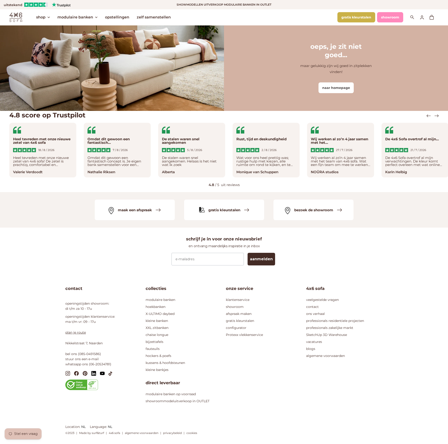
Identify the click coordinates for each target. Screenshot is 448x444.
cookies (191, 433)
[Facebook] (76, 373)
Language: (99, 427)
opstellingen (117, 17)
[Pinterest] (85, 373)
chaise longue (157, 335)
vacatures (314, 342)
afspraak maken (239, 314)
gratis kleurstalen (356, 17)
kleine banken (157, 321)
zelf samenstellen (154, 17)
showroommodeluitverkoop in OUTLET (178, 401)
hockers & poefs (158, 356)
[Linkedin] (93, 373)
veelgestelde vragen (322, 300)
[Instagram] (67, 373)
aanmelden (261, 259)
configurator (236, 328)
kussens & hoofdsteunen (165, 363)
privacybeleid (172, 433)
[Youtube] (102, 373)
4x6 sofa (114, 433)
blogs (310, 349)
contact (312, 307)
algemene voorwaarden (325, 356)
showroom (390, 17)
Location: (73, 427)
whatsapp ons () (88, 364)
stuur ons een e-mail (82, 359)
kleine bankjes (157, 370)
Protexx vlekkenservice (244, 335)
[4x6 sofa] (15, 17)
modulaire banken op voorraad (171, 394)
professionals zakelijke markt (329, 328)
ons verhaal (315, 314)
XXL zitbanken (157, 328)
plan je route (75, 332)
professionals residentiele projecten (335, 321)
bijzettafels (154, 342)
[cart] (434, 17)
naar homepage (336, 88)
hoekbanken (155, 307)
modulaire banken (75, 17)
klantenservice (237, 300)
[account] (424, 17)
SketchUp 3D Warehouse (326, 335)
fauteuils (153, 349)
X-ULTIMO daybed (160, 314)
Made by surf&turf (91, 433)
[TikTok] (110, 373)
